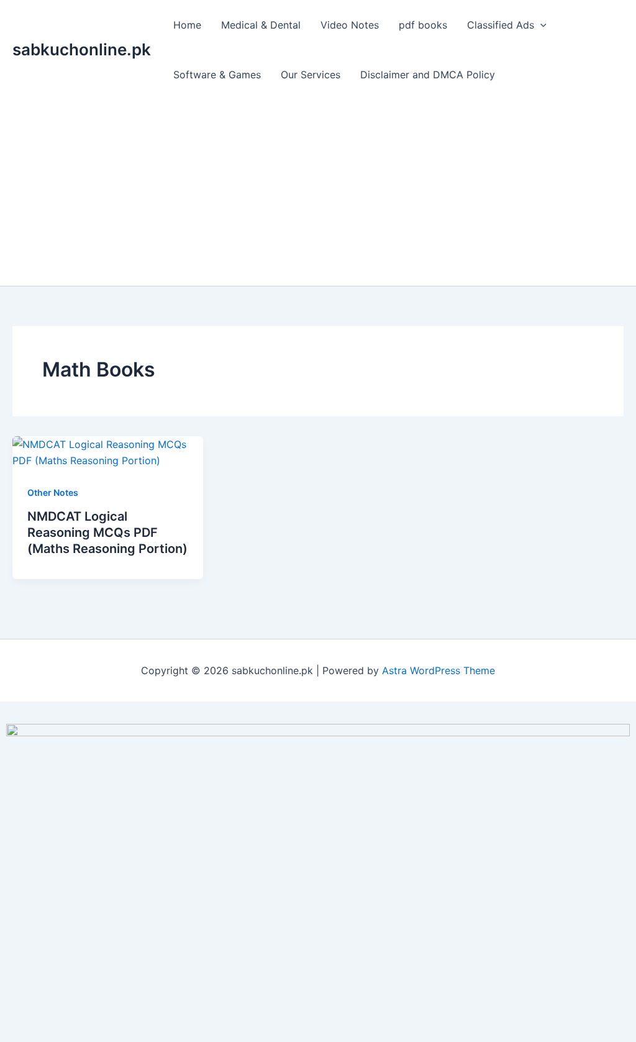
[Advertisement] (318, 193)
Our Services (310, 74)
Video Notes (349, 25)
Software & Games (217, 74)
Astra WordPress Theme (438, 670)
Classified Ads (500, 25)
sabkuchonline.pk (81, 49)
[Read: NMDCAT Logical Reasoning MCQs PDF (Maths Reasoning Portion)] (107, 452)
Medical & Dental (261, 25)
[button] (540, 25)
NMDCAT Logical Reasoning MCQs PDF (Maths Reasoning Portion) (107, 532)
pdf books (423, 25)
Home (187, 25)
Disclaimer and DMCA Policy (427, 74)
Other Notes (52, 492)
